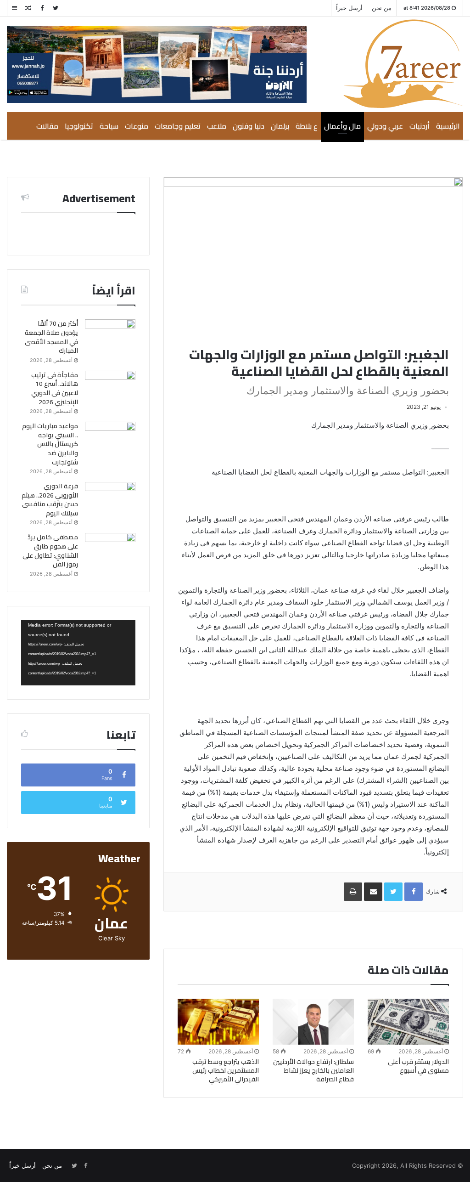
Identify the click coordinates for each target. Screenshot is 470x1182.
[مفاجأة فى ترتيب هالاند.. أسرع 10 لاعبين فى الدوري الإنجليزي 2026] (110, 388)
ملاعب (216, 126)
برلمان (280, 126)
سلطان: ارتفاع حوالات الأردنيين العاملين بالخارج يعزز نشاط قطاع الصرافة (313, 1070)
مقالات (47, 126)
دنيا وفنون (248, 126)
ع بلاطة (307, 126)
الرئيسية (448, 126)
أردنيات (419, 126)
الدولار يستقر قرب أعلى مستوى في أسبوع (418, 1066)
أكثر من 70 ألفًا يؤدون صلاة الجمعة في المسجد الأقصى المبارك (51, 336)
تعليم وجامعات (178, 126)
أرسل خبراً (349, 7)
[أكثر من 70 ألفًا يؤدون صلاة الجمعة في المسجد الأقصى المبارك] (110, 336)
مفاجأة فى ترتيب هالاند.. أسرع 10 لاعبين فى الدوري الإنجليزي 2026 (54, 388)
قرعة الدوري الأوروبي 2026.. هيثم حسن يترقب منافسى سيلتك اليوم (50, 499)
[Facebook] (42, 8)
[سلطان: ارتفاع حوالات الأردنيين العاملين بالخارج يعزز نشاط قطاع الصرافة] (313, 1021)
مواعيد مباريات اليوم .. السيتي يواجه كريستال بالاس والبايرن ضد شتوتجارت (50, 444)
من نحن (382, 7)
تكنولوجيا (79, 126)
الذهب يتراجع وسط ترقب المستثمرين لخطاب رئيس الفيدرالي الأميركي (225, 1070)
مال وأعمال (342, 126)
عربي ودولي (385, 126)
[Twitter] (55, 8)
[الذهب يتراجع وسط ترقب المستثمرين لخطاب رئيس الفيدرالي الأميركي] (218, 1022)
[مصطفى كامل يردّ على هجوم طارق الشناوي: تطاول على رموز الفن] (110, 550)
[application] (78, 652)
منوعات (136, 126)
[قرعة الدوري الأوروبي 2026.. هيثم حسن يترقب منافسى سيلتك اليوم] (110, 499)
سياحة (109, 126)
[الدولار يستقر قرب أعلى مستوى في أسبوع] (408, 1021)
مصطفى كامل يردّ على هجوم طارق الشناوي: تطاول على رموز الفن (50, 550)
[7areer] (403, 63)
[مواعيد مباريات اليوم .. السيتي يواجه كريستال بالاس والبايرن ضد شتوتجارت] (110, 439)
